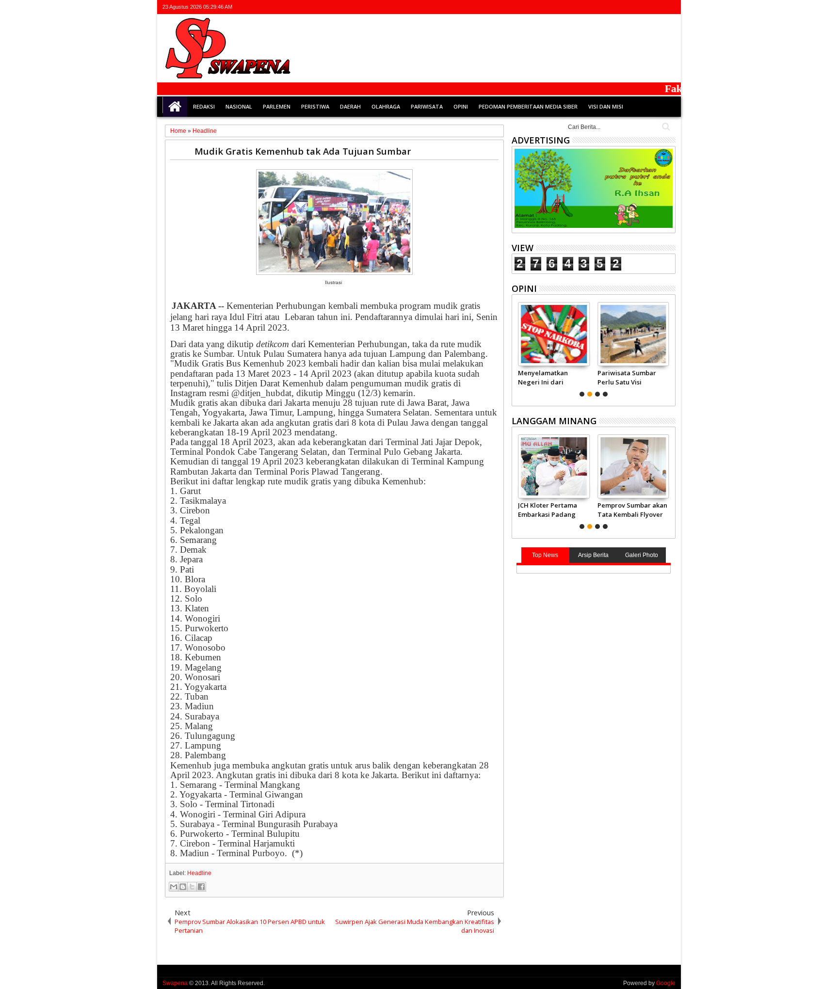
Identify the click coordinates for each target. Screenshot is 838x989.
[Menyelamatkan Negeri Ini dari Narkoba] (553, 334)
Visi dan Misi (605, 106)
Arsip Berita (593, 555)
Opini (460, 106)
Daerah (350, 106)
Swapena (175, 983)
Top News (545, 555)
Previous (669, 348)
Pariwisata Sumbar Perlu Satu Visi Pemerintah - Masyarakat (626, 377)
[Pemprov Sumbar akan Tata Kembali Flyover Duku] (633, 466)
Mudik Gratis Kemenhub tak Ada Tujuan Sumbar (302, 151)
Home (175, 106)
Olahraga (385, 106)
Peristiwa (315, 106)
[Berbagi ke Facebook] (201, 887)
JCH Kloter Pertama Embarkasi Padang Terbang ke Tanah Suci (547, 509)
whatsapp (669, 7)
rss (656, 7)
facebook (631, 7)
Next (518, 348)
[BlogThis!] (183, 887)
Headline (199, 873)
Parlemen (276, 106)
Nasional (239, 106)
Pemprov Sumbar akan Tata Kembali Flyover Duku (632, 509)
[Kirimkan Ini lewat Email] (173, 887)
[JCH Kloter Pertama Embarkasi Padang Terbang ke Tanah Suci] (553, 466)
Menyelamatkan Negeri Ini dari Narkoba (543, 377)
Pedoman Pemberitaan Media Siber (528, 106)
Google (666, 983)
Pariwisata (427, 106)
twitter (618, 7)
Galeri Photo (641, 555)
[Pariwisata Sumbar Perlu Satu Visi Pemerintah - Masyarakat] (633, 334)
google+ (644, 7)
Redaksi (204, 106)
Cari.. (665, 127)
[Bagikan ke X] (192, 887)
